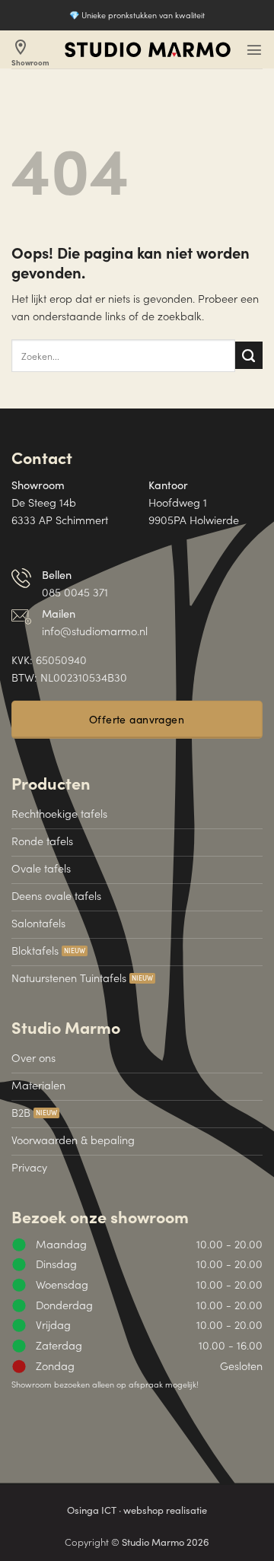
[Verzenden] (249, 355)
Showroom (30, 53)
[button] (254, 49)
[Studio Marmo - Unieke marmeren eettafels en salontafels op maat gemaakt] (147, 49)
